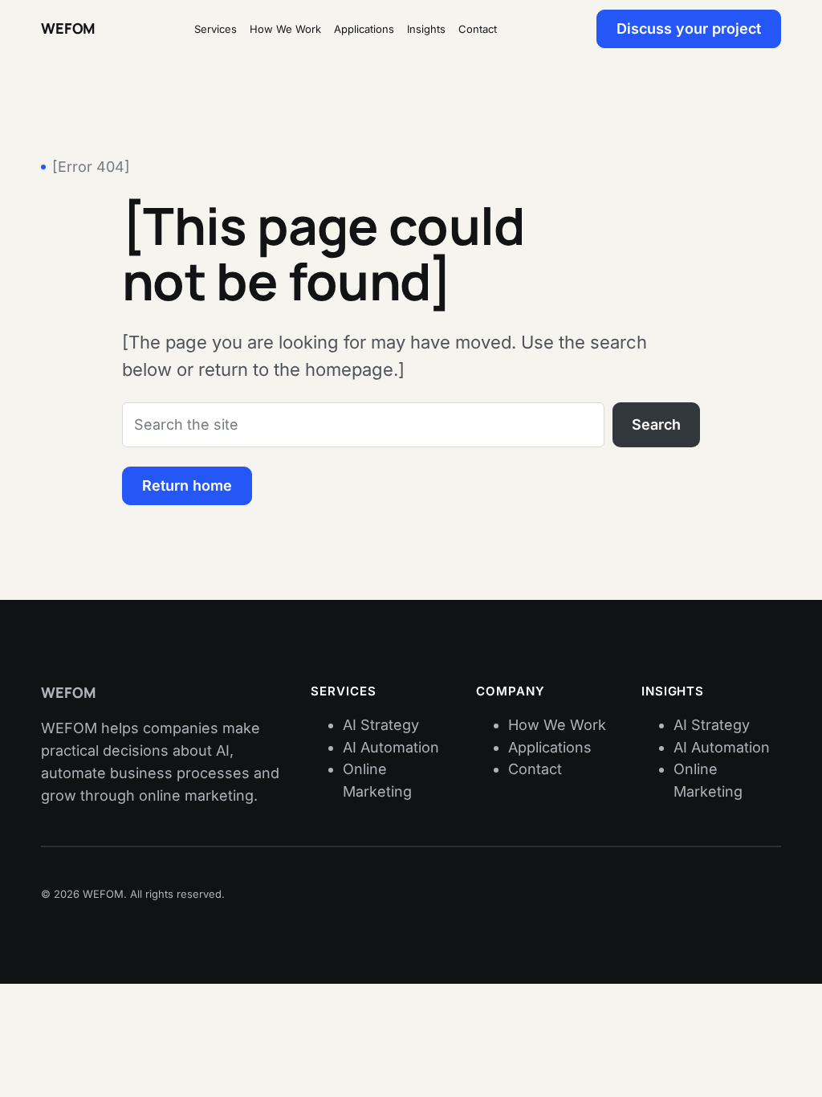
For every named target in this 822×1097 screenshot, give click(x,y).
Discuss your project (688, 28)
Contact (535, 769)
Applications (550, 747)
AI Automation (391, 747)
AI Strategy (381, 724)
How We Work (557, 724)
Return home (187, 485)
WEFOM (68, 28)
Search (656, 424)
